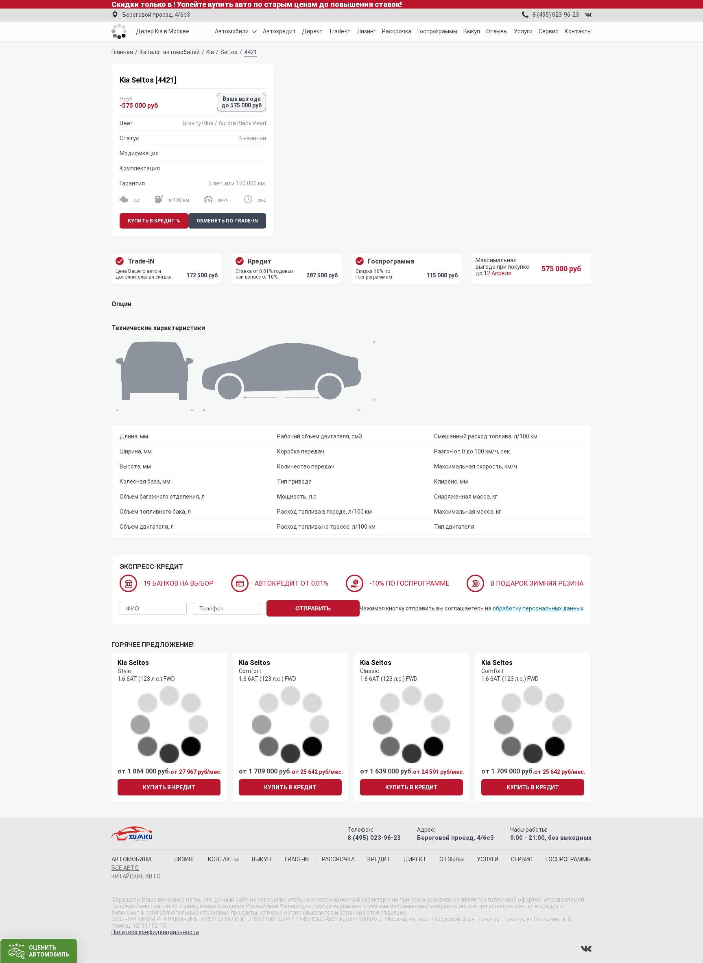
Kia (210, 52)
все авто (125, 868)
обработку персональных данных (538, 608)
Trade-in (296, 859)
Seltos (229, 52)
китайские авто (136, 876)
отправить (313, 608)
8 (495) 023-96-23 (556, 14)
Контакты (578, 31)
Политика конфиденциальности (155, 932)
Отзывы (497, 31)
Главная (122, 52)
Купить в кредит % (154, 221)
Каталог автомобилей (170, 52)
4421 (250, 52)
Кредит (379, 859)
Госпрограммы (437, 31)
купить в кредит (169, 787)
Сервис (549, 31)
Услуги (523, 31)
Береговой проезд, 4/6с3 (156, 14)
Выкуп (471, 31)
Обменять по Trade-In (227, 221)
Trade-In (340, 31)
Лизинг (366, 31)
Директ (312, 31)
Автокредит (279, 31)
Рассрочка (396, 31)
